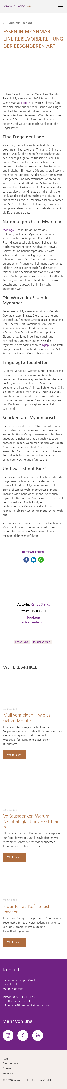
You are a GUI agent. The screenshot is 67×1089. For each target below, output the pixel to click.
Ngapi (45, 345)
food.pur (33, 617)
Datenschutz (10, 1063)
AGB (5, 1059)
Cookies (8, 1068)
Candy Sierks (40, 604)
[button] (26, 560)
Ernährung (21, 641)
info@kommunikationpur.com (30, 1005)
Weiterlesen (14, 754)
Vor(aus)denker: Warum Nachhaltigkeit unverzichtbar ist (31, 821)
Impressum (9, 1073)
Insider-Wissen (41, 641)
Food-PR (26, 103)
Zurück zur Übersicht (19, 22)
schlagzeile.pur (33, 622)
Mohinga (8, 230)
